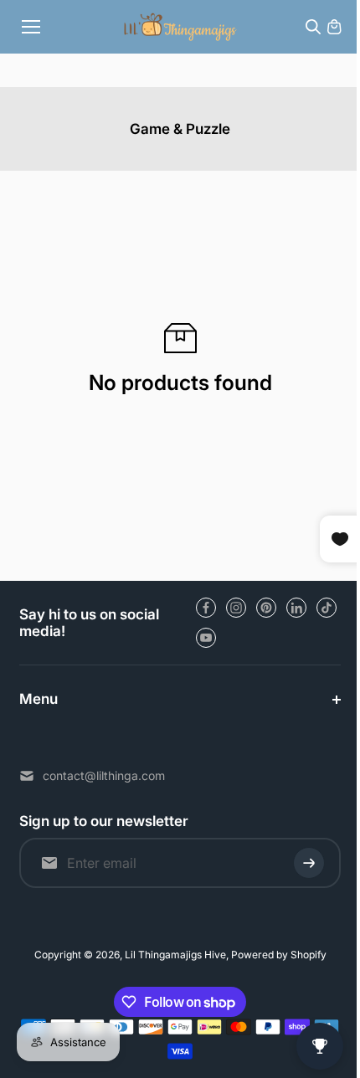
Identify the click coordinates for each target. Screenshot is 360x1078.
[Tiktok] (326, 608)
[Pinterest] (266, 608)
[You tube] (206, 638)
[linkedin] (296, 608)
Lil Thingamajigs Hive (171, 954)
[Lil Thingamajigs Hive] (180, 26)
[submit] (300, 863)
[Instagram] (236, 608)
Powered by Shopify (274, 954)
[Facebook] (206, 608)
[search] (313, 26)
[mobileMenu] (31, 26)
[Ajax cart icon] (334, 26)
